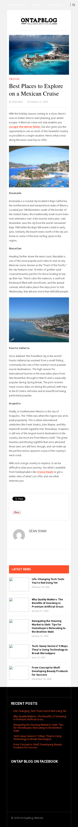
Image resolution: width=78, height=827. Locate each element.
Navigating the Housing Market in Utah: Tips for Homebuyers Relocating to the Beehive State (38, 727)
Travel (37, 5)
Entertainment (17, 25)
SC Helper (28, 34)
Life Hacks (55, 5)
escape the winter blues (24, 126)
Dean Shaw (17, 101)
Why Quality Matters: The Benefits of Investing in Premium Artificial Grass (47, 603)
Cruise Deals (45, 471)
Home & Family (16, 5)
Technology (16, 15)
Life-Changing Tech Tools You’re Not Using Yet (39, 710)
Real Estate (42, 25)
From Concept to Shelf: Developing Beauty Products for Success (50, 671)
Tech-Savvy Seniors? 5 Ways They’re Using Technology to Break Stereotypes (50, 650)
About (11, 34)
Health (36, 15)
